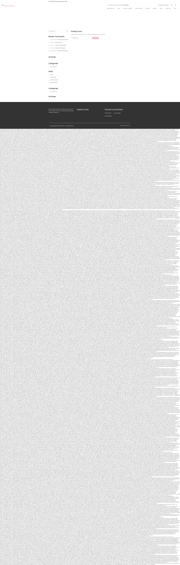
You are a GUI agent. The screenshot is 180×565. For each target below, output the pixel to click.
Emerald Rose (58, 42)
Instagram (118, 113)
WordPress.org (53, 82)
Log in (51, 74)
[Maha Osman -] (8, 5)
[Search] (176, 5)
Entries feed (53, 77)
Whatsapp (109, 116)
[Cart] (171, 5)
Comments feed (54, 79)
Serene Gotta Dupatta (63, 39)
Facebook (108, 113)
